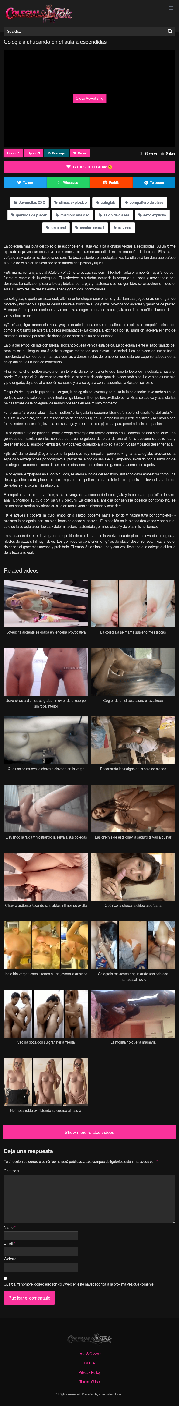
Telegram (157, 182)
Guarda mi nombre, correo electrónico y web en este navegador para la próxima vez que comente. (79, 1284)
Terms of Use (89, 1381)
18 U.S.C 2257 (89, 1353)
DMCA (89, 1363)
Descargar (58, 153)
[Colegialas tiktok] (39, 13)
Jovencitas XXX (31, 202)
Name (9, 1227)
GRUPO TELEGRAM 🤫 (93, 167)
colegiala (108, 202)
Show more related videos (89, 1132)
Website (10, 1258)
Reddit (114, 182)
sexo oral (58, 227)
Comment (11, 1170)
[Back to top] (171, 1395)
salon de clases (116, 215)
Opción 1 (13, 153)
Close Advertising (89, 98)
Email (9, 1243)
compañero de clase (146, 202)
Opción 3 (34, 153)
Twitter (28, 182)
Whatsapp (70, 182)
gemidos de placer (30, 215)
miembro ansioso (75, 215)
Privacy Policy (89, 1372)
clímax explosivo (72, 202)
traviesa (124, 227)
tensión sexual (91, 227)
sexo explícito (154, 215)
